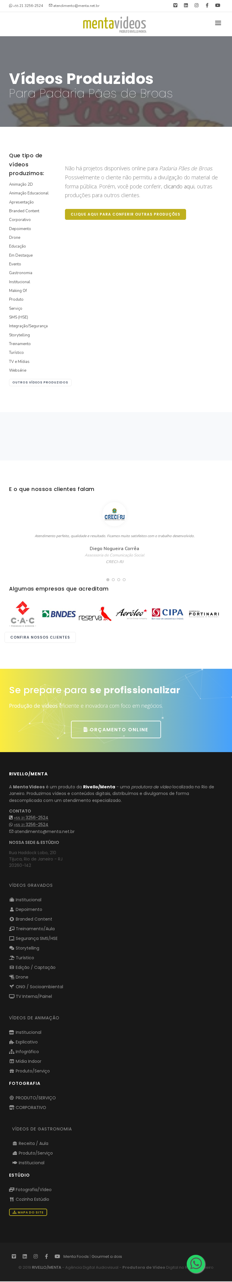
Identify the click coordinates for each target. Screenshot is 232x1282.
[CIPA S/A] (168, 613)
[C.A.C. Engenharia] (23, 613)
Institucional (19, 282)
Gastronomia (20, 273)
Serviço (15, 308)
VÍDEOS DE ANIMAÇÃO (34, 1018)
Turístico (16, 352)
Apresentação (21, 202)
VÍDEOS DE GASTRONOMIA (42, 1129)
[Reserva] (95, 613)
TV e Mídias (19, 361)
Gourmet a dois (107, 1256)
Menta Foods (76, 1256)
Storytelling (19, 335)
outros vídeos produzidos (40, 382)
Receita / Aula (33, 1143)
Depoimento (20, 229)
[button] (108, 579)
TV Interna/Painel (33, 996)
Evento (15, 264)
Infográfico (26, 1052)
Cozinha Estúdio (31, 1199)
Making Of (18, 290)
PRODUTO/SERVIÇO (35, 1098)
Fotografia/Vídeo (33, 1190)
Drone (14, 237)
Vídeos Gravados (31, 885)
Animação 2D (21, 184)
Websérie (17, 370)
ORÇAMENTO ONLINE (118, 729)
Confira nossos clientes (40, 637)
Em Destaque (21, 255)
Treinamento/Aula (34, 929)
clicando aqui (179, 186)
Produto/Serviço (32, 1071)
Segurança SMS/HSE (36, 938)
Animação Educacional (29, 193)
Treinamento (20, 344)
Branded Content (24, 211)
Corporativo (20, 220)
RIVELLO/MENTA (46, 1267)
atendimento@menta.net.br (44, 831)
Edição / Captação (35, 967)
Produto (16, 299)
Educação (17, 246)
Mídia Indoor (27, 1061)
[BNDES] (59, 613)
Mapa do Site (30, 1212)
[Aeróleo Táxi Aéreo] (131, 613)
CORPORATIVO (30, 1107)
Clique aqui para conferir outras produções (125, 214)
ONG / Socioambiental (38, 987)
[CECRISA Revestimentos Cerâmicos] (204, 613)
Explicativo (26, 1042)
